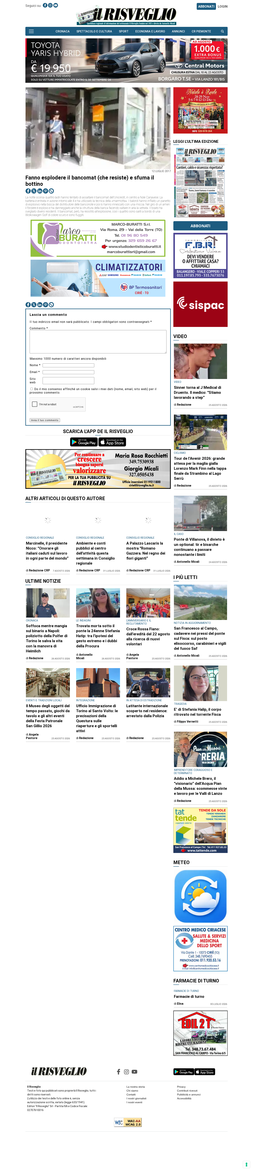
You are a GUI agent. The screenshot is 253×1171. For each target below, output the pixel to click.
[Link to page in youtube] (55, 5)
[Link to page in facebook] (45, 5)
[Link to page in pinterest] (45, 191)
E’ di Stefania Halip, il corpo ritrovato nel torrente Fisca (197, 712)
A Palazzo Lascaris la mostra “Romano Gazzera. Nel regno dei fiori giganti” (145, 550)
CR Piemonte (201, 31)
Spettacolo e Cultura (94, 31)
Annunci (178, 31)
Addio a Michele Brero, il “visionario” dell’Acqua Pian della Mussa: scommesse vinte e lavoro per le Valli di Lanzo (200, 786)
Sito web (33, 380)
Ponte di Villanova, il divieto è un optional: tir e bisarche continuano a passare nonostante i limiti (199, 547)
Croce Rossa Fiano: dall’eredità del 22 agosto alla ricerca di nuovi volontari (148, 636)
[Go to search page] (222, 31)
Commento (39, 328)
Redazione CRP (39, 570)
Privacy (181, 1086)
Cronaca (63, 31)
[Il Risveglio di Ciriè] (126, 15)
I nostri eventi (134, 1102)
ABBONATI (206, 6)
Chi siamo (132, 1090)
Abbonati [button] (200, 225)
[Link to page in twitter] (33, 191)
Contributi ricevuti (187, 1090)
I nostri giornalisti (136, 1098)
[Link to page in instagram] (50, 5)
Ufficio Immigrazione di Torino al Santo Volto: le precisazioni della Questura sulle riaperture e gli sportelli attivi (97, 718)
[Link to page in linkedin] (39, 191)
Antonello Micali (84, 656)
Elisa (180, 1003)
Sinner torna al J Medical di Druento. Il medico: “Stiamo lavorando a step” (197, 392)
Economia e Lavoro (150, 31)
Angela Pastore (132, 656)
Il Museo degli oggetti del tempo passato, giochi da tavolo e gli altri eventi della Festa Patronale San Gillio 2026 (48, 716)
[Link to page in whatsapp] (51, 191)
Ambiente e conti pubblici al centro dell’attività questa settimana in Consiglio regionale (95, 553)
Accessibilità (184, 1098)
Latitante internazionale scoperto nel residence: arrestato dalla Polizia (147, 711)
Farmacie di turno (189, 996)
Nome (35, 365)
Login (223, 6)
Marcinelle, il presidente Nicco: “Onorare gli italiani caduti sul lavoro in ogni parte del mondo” (47, 550)
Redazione (36, 658)
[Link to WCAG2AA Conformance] (126, 1123)
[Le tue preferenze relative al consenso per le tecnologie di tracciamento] (246, 1164)
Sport (124, 31)
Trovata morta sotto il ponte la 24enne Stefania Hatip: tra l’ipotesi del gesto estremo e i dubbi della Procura (98, 636)
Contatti (131, 1094)
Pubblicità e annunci (189, 1094)
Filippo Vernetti (187, 721)
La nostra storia (135, 1086)
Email (35, 372)
